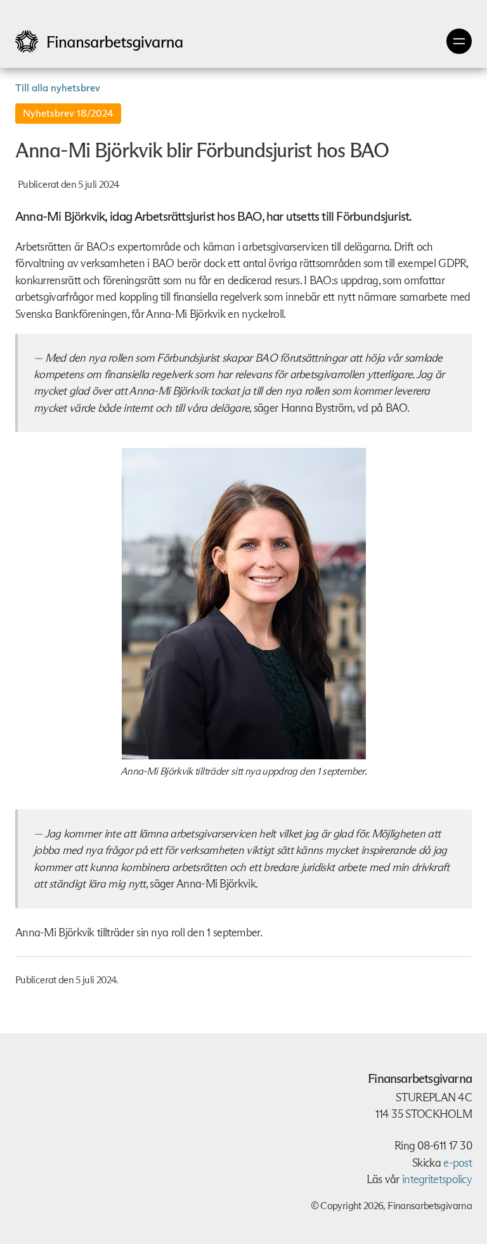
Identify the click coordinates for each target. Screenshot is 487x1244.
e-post (457, 1163)
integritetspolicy (437, 1179)
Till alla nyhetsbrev (57, 88)
